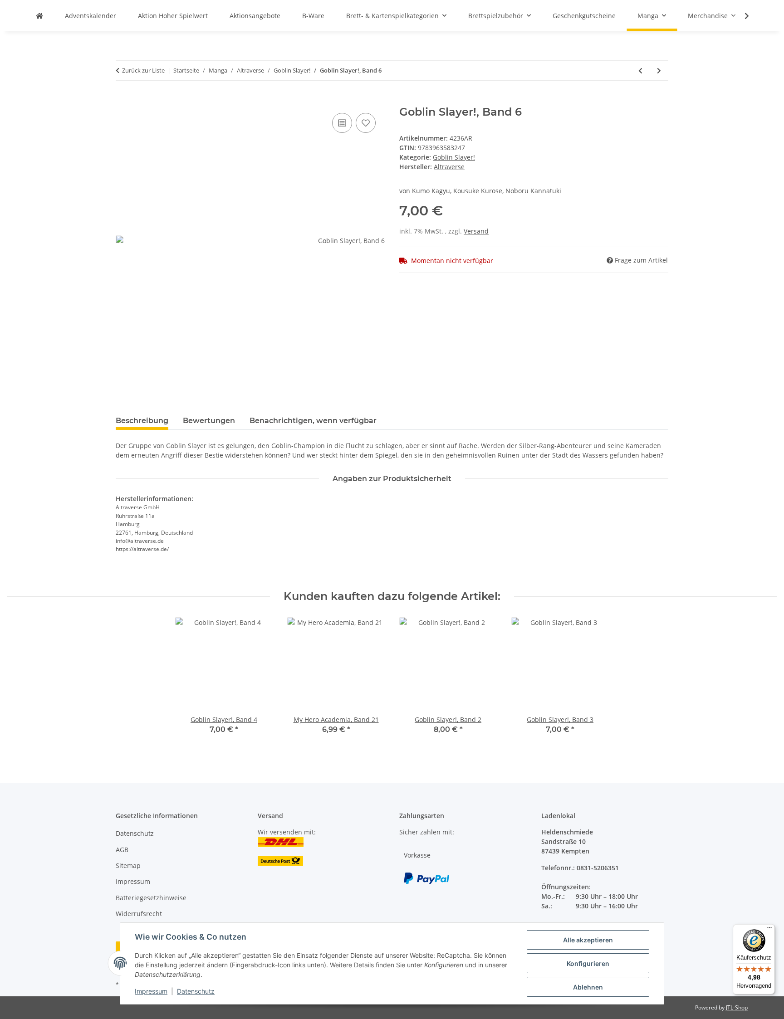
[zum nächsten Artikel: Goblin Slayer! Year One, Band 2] (659, 70)
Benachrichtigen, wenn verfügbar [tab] (313, 420)
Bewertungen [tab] (209, 420)
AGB (122, 849)
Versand (476, 231)
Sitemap (128, 865)
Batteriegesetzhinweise (151, 897)
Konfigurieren (588, 963)
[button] (741, 15)
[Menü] (769, 929)
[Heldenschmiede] (39, 15)
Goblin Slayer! (454, 157)
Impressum (151, 991)
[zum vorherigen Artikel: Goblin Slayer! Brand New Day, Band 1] (640, 70)
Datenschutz (196, 991)
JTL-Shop (737, 1007)
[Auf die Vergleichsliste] (342, 123)
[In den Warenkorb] (123, 101)
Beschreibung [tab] (142, 420)
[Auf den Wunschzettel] (366, 123)
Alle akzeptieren (588, 940)
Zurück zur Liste (143, 70)
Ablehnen (588, 987)
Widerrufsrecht (139, 913)
